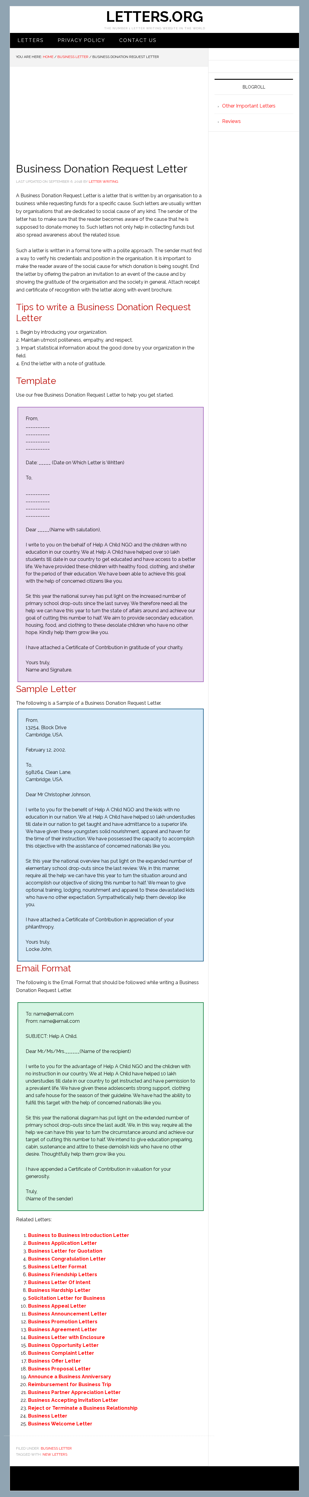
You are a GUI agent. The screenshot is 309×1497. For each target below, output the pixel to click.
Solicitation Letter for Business (66, 1298)
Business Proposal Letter (59, 1369)
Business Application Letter (62, 1243)
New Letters (55, 1454)
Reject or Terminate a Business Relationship (83, 1408)
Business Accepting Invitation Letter (73, 1400)
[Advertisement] (109, 111)
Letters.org (154, 16)
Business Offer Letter (54, 1361)
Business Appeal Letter (57, 1306)
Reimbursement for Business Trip (69, 1384)
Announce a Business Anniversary (69, 1376)
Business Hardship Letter (59, 1290)
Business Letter (47, 1416)
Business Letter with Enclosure (66, 1337)
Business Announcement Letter (67, 1314)
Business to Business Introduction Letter (78, 1235)
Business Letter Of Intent (59, 1282)
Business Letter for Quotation (65, 1251)
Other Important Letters (249, 106)
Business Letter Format (57, 1267)
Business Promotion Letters (62, 1322)
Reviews (231, 121)
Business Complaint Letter (61, 1353)
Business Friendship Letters (62, 1274)
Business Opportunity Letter (63, 1345)
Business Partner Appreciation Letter (74, 1392)
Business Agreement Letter (62, 1329)
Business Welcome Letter (60, 1424)
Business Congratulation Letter (67, 1259)
